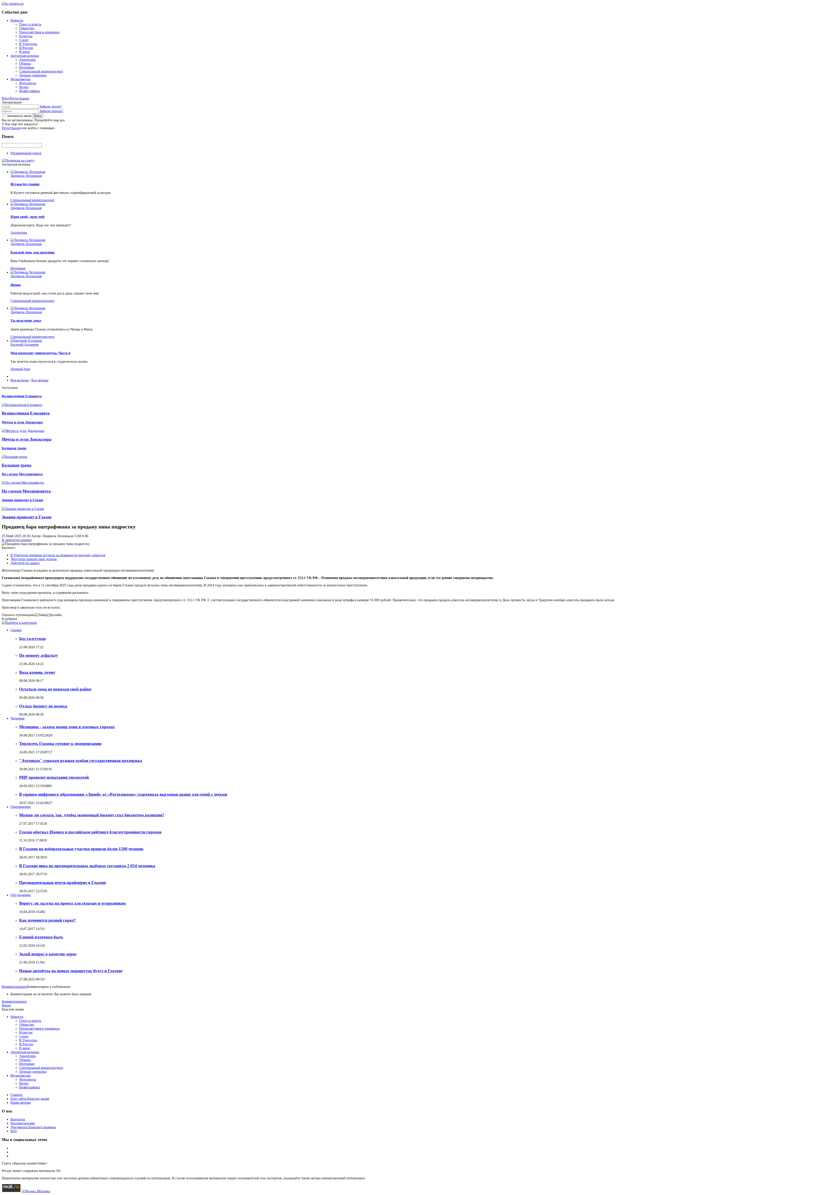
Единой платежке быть (41, 937)
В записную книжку (17, 540)
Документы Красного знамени (33, 1127)
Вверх (6, 1005)
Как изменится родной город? (47, 920)
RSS (13, 1131)
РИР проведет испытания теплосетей (54, 777)
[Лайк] (40, 615)
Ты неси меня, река (25, 320)
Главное (16, 1095)
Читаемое (17, 718)
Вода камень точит (37, 672)
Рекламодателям (22, 1123)
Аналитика (27, 59)
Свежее (16, 630)
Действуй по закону (25, 563)
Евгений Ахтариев (24, 344)
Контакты (17, 1119)
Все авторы (39, 380)
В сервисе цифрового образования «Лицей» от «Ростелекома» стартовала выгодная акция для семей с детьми (123, 794)
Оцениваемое (20, 807)
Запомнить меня (19, 116)
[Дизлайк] (54, 615)
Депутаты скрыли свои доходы (33, 559)
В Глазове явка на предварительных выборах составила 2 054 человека (87, 865)
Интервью (26, 67)
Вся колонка (19, 380)
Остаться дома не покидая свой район (55, 689)
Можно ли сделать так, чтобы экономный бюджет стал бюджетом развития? (91, 815)
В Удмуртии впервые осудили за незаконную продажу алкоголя (57, 555)
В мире (24, 52)
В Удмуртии (28, 44)
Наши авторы (20, 1102)
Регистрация (11, 128)
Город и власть (30, 24)
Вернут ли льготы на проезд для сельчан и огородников (72, 903)
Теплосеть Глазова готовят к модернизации (60, 743)
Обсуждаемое (20, 895)
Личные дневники (33, 75)
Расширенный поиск (25, 153)
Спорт (24, 40)
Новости (16, 20)
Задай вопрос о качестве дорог (48, 954)
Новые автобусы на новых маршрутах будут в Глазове (70, 970)
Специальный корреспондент (41, 71)
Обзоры (25, 63)
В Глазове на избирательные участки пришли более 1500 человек (81, 848)
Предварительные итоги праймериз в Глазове (62, 882)
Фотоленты (27, 83)
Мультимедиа (20, 79)
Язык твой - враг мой (27, 216)
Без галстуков (32, 638)
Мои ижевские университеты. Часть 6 (40, 353)
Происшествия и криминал (39, 32)
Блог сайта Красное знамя (29, 1098)
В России (26, 48)
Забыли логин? (50, 106)
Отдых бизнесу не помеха (43, 706)
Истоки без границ (24, 184)
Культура (25, 36)
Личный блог (20, 369)
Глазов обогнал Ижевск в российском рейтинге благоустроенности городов (90, 832)
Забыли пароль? (51, 111)
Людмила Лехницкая (26, 176)
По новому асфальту (38, 655)
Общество (26, 28)
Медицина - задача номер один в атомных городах (67, 726)
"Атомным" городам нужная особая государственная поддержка (80, 760)
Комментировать (14, 986)
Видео (24, 87)
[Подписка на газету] (18, 160)
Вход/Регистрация (15, 98)
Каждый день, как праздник (32, 252)
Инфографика (29, 91)
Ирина (15, 285)
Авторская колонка (24, 56)
